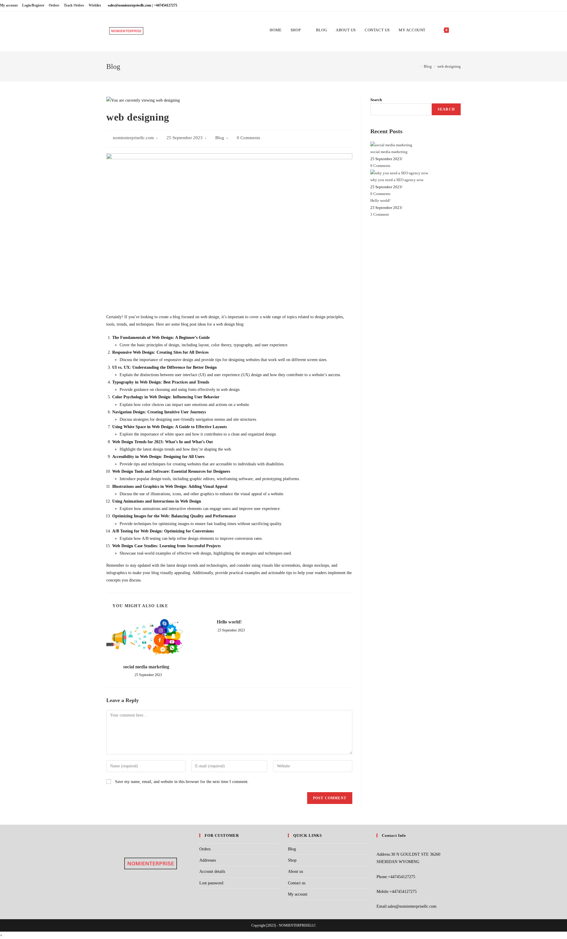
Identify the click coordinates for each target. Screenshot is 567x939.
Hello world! (229, 621)
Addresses (207, 860)
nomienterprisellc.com (133, 137)
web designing (449, 66)
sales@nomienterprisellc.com (412, 906)
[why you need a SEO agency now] (399, 172)
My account (9, 5)
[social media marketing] (391, 144)
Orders (54, 5)
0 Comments (248, 137)
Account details (212, 871)
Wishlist (95, 5)
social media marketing (146, 666)
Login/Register (33, 5)
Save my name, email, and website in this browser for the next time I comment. (182, 781)
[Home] (416, 66)
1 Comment (379, 214)
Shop (292, 860)
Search (376, 100)
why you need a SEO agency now (396, 180)
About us (295, 871)
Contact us (296, 883)
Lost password (211, 883)
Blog (219, 137)
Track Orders (74, 5)
